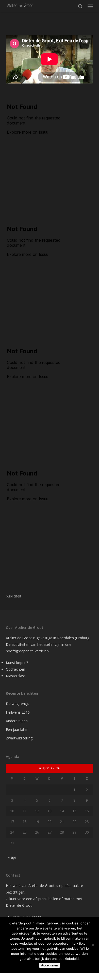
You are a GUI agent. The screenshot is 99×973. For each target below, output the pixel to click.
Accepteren (49, 965)
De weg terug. (17, 703)
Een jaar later (17, 729)
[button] (90, 6)
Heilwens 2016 (18, 712)
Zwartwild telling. (19, 738)
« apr (12, 857)
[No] (92, 944)
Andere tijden (17, 720)
